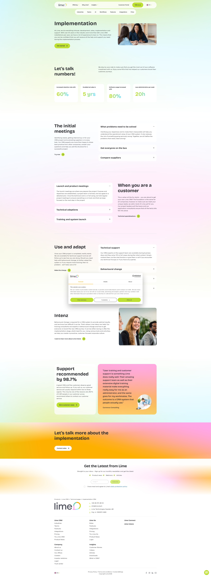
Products (57, 499)
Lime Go (92, 520)
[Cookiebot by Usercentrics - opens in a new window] (133, 276)
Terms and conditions (105, 572)
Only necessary (81, 300)
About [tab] (130, 281)
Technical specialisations (127, 216)
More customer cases (66, 405)
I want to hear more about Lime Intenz (67, 339)
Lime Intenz (129, 524)
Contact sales (62, 448)
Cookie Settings (118, 572)
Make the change (60, 270)
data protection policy (119, 487)
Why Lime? (85, 5)
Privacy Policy (92, 572)
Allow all (129, 300)
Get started (61, 46)
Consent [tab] (80, 281)
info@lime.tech (96, 506)
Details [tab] (106, 281)
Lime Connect (129, 520)
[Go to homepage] (63, 5)
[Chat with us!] (206, 572)
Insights (92, 544)
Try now (57, 154)
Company (58, 544)
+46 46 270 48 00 (97, 503)
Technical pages (75, 499)
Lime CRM (65, 499)
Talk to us (138, 5)
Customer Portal (124, 5)
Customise (104, 300)
